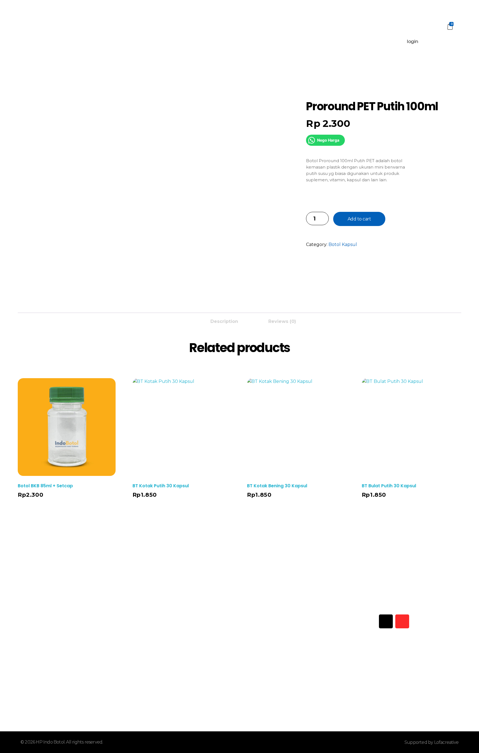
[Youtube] (369, 621)
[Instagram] (402, 621)
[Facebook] (353, 621)
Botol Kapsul (342, 244)
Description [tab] (224, 321)
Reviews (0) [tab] (282, 321)
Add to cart (359, 219)
